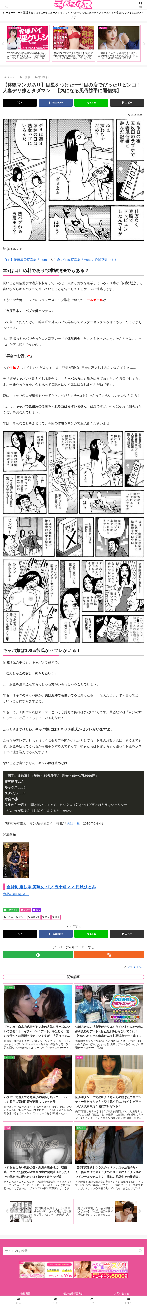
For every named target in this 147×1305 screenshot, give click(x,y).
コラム (10, 917)
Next (144, 44)
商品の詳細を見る (16, 894)
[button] (127, 103)
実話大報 (73, 823)
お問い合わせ (121, 1293)
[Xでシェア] (24, 1055)
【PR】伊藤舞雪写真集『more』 (26, 260)
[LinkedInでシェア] (73, 1075)
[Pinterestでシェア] (41, 1075)
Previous (2, 44)
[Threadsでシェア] (57, 1065)
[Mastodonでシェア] (57, 1055)
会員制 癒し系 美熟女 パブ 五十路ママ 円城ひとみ (51, 887)
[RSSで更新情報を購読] (109, 954)
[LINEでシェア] (122, 1065)
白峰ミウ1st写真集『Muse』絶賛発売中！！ (85, 260)
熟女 (47, 917)
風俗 (38, 910)
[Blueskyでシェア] (90, 1055)
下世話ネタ (12, 910)
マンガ (22, 917)
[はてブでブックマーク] (90, 1065)
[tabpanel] (27, 43)
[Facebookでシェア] (24, 1065)
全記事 (26, 910)
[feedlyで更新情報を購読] (38, 954)
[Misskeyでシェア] (122, 1055)
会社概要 (25, 1293)
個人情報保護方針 (73, 1293)
